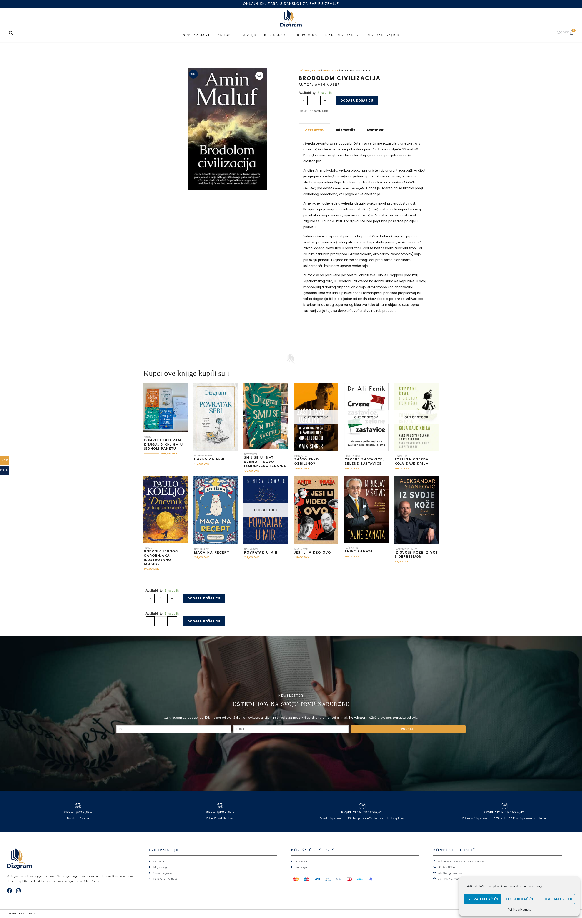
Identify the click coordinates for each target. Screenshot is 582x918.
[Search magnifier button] (11, 33)
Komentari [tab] (375, 129)
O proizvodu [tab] (314, 129)
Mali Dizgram (339, 35)
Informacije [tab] (345, 129)
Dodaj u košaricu (356, 100)
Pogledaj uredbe (557, 899)
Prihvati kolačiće (482, 899)
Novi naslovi (196, 35)
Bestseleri (275, 35)
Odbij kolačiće (520, 899)
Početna (304, 70)
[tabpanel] (365, 229)
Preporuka (306, 35)
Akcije (249, 35)
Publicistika (330, 70)
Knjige (224, 35)
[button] (259, 76)
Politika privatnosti (519, 909)
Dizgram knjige (382, 35)
